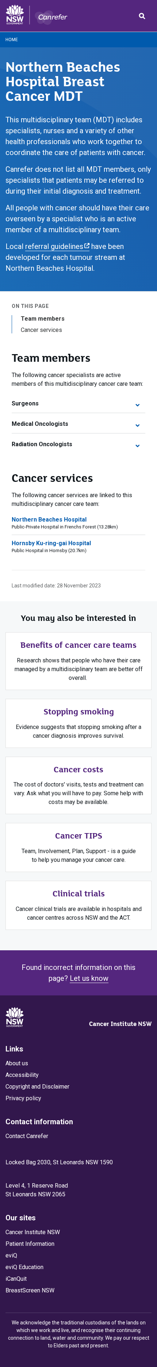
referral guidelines (54, 246)
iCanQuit (16, 1278)
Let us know (89, 978)
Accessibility (22, 1074)
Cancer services (41, 329)
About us (16, 1063)
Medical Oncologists (40, 423)
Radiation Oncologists (42, 444)
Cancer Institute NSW (120, 1024)
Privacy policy (23, 1098)
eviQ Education (24, 1267)
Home (11, 39)
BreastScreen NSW (29, 1290)
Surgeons (25, 403)
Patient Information (29, 1243)
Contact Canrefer (26, 1136)
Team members (43, 318)
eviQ (11, 1255)
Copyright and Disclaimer (37, 1086)
